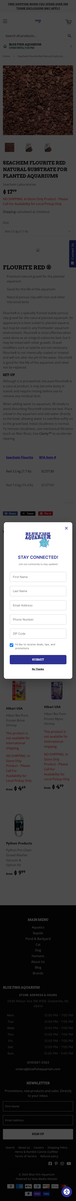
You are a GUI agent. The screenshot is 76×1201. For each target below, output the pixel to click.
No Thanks (38, 669)
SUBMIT (38, 659)
